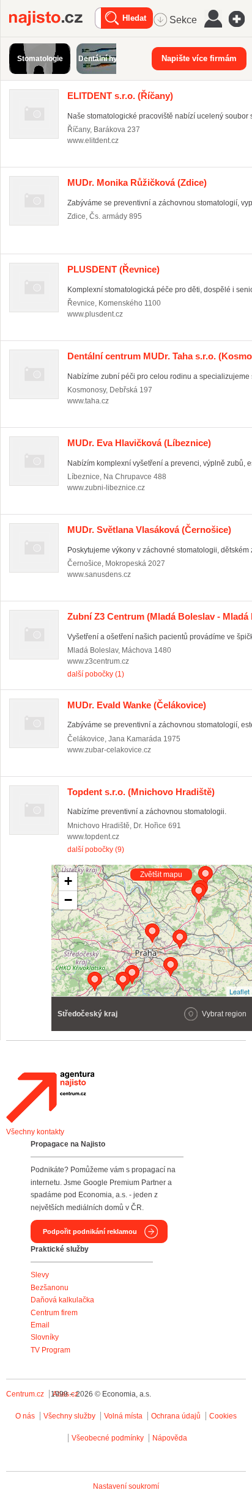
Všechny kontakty (35, 1132)
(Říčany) (120, 95)
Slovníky (45, 1337)
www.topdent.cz (93, 836)
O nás (25, 1416)
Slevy (40, 1275)
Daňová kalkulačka (62, 1300)
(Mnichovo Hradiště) (141, 792)
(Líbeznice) (139, 443)
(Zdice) (137, 182)
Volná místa (123, 1416)
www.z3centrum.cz (98, 661)
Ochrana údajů (176, 1416)
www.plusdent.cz (95, 314)
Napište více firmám (199, 58)
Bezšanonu (50, 1287)
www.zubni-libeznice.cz (106, 487)
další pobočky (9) (95, 849)
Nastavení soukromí (126, 1486)
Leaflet (239, 991)
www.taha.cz (88, 401)
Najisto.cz (52, 18)
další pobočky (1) (95, 674)
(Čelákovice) (136, 705)
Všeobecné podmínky (108, 1438)
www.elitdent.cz (93, 140)
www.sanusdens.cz (99, 574)
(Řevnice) (113, 269)
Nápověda (169, 1438)
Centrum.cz (25, 1394)
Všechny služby (70, 1416)
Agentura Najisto (50, 1097)
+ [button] (68, 881)
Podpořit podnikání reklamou (90, 1231)
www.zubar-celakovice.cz (109, 750)
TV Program (50, 1350)
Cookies (223, 1416)
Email (40, 1325)
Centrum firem (54, 1312)
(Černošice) (149, 529)
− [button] (68, 900)
